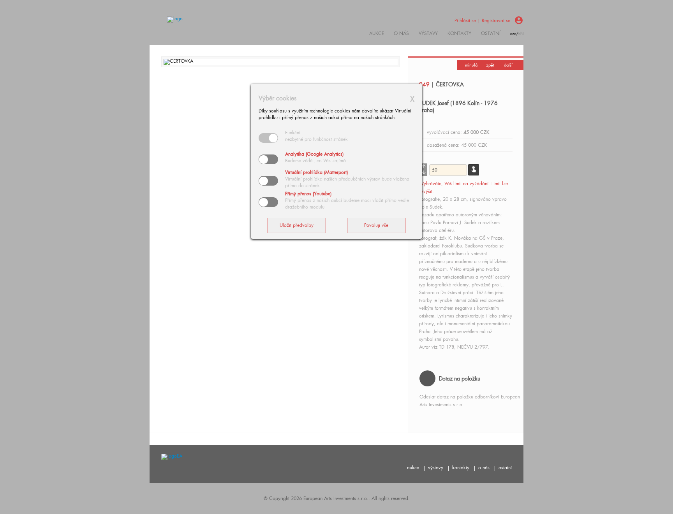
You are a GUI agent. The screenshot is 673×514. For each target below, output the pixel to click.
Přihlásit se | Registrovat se (482, 21)
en (520, 33)
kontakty (459, 33)
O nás (401, 33)
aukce (413, 467)
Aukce (376, 33)
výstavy (428, 33)
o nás (484, 467)
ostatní (490, 33)
